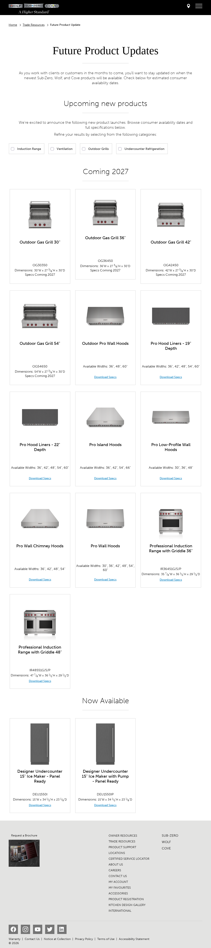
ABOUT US (116, 864)
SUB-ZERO (170, 835)
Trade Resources (34, 25)
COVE (166, 848)
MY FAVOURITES (120, 887)
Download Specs (105, 377)
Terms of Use (106, 939)
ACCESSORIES (118, 893)
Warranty (14, 939)
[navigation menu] (198, 6)
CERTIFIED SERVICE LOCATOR (129, 859)
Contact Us (32, 939)
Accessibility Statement (134, 939)
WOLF (166, 842)
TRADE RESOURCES (122, 841)
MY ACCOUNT (118, 882)
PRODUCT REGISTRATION (126, 899)
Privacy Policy (84, 939)
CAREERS (115, 870)
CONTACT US (118, 876)
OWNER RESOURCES (123, 835)
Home (13, 25)
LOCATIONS (117, 853)
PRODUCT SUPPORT (122, 847)
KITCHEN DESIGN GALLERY (127, 905)
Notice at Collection (57, 939)
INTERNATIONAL (120, 911)
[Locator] (188, 6)
